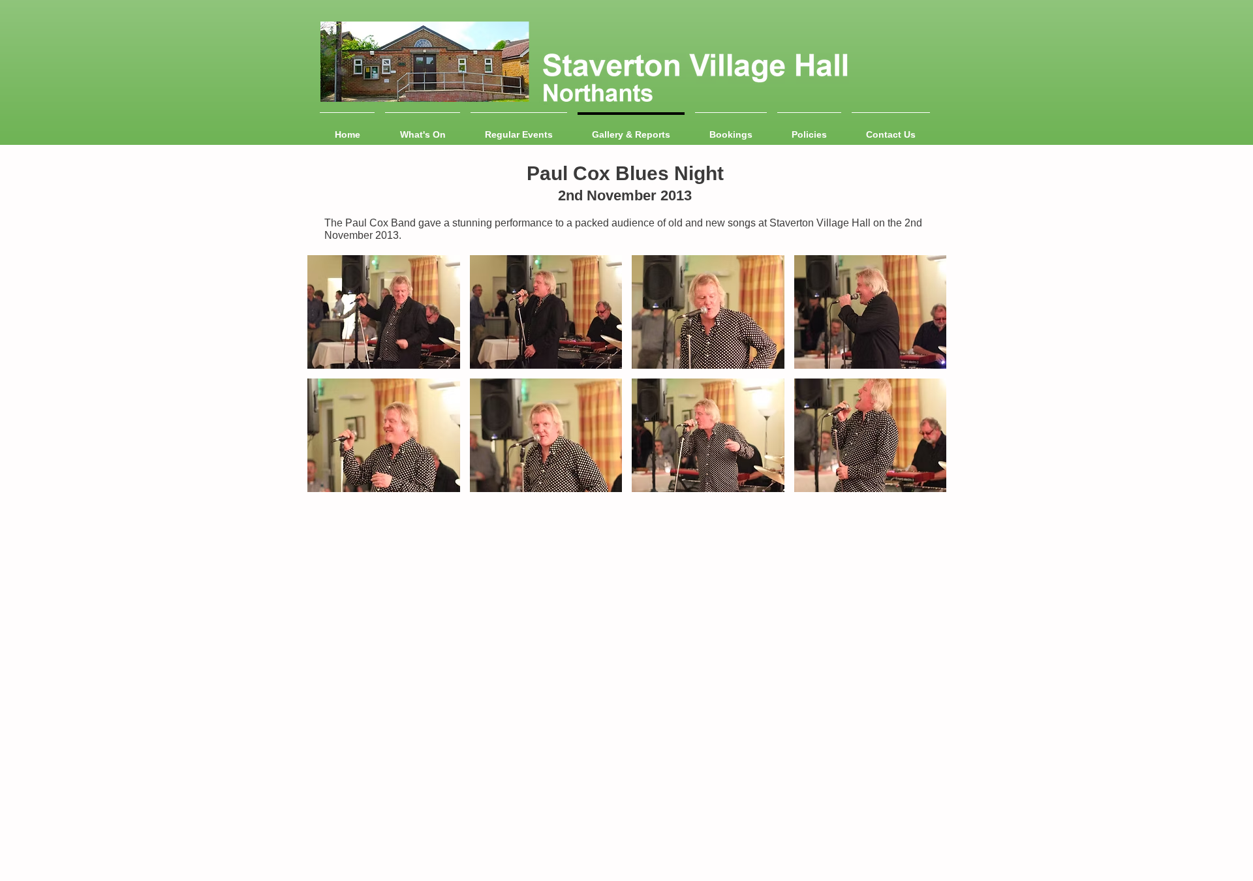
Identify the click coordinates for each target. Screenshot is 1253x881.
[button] (383, 312)
